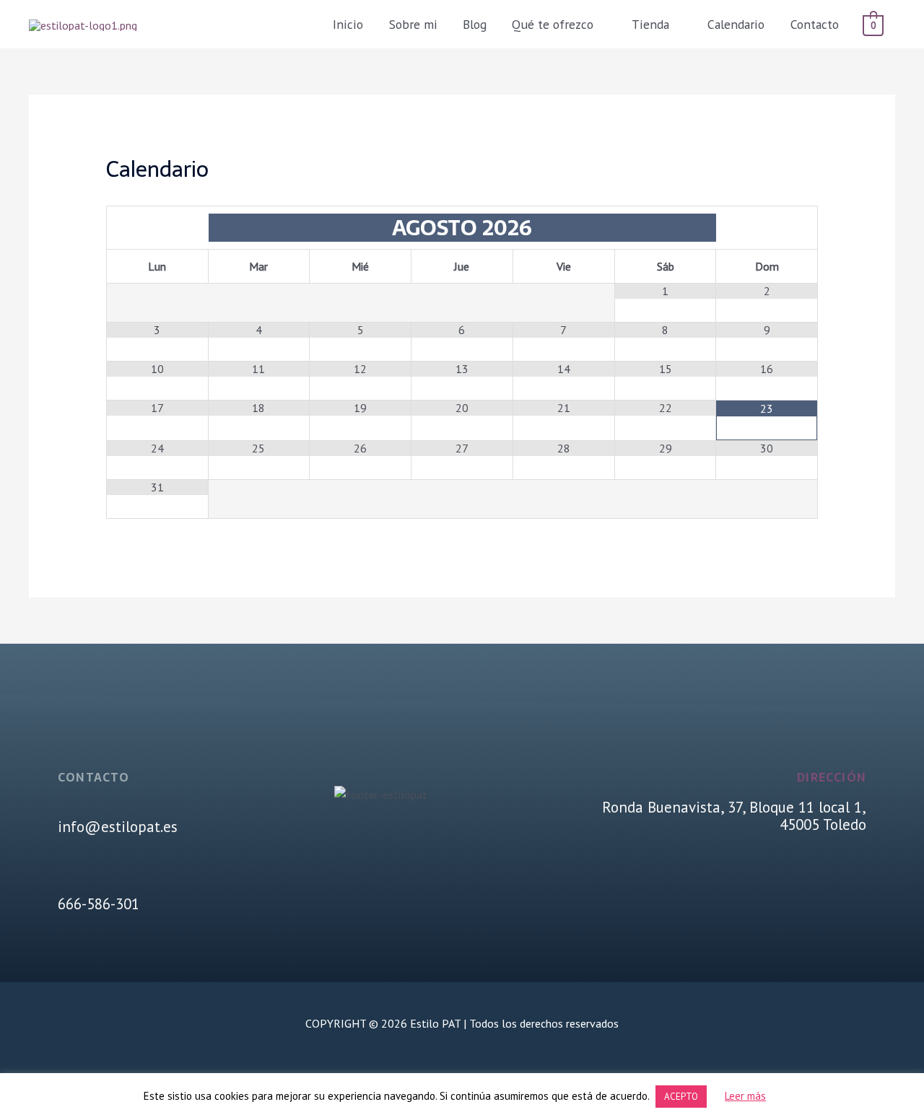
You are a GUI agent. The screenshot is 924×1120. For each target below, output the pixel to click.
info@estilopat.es (118, 826)
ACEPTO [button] (681, 1096)
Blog (475, 24)
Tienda (650, 24)
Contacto (814, 24)
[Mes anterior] (158, 228)
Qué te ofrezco (552, 24)
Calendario (735, 24)
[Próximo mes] (766, 228)
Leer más (745, 1096)
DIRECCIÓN (831, 777)
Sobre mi (413, 24)
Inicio (348, 24)
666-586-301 (98, 904)
